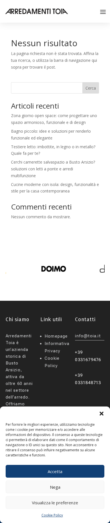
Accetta (55, 471)
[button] (101, 413)
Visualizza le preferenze (55, 502)
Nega (55, 487)
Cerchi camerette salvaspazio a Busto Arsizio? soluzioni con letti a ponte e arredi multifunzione (53, 168)
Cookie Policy (52, 515)
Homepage (56, 336)
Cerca (90, 88)
